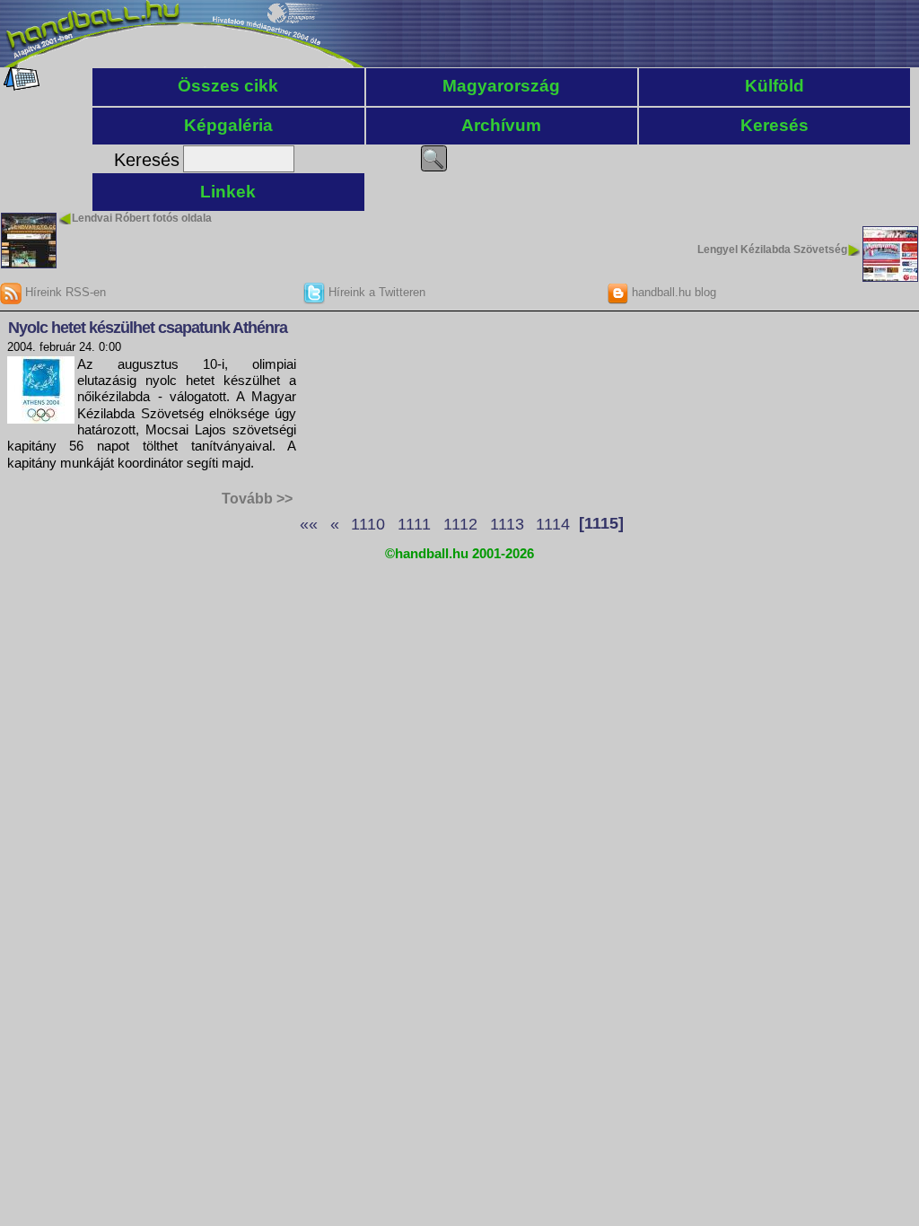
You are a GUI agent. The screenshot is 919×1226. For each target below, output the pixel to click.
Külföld (774, 85)
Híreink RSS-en (64, 292)
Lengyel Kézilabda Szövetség (772, 249)
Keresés (774, 125)
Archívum (501, 125)
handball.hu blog (672, 292)
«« (309, 523)
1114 (553, 523)
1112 (460, 523)
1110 (368, 523)
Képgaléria (228, 125)
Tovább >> (257, 498)
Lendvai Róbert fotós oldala (142, 218)
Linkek (228, 191)
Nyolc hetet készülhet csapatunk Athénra (147, 328)
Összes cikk (228, 85)
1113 (507, 523)
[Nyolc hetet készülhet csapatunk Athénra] (40, 418)
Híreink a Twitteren (375, 292)
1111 (414, 523)
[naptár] (20, 86)
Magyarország (501, 85)
